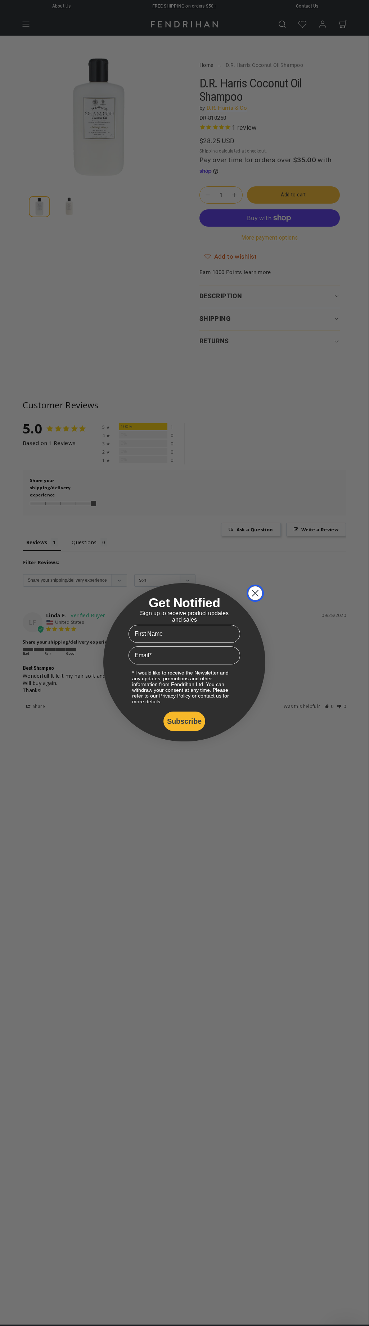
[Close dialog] (255, 593)
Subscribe (184, 721)
